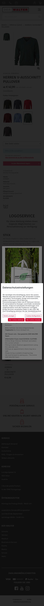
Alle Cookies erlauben (33, 320)
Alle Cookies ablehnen (16, 320)
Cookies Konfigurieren (33, 316)
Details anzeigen (9, 316)
